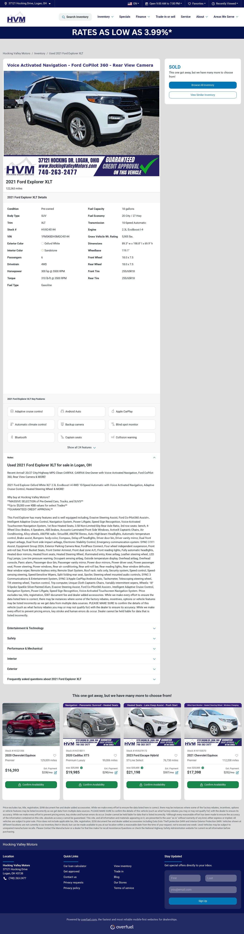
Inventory (39, 53)
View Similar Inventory (203, 94)
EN (135, 3)
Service (186, 16)
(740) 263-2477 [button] (17, 878)
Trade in (118, 871)
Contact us (70, 877)
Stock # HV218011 (75, 750)
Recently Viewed (226, 3)
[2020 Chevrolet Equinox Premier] (31, 724)
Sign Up (203, 901)
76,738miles (170, 760)
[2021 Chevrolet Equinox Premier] (213, 724)
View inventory (122, 866)
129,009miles (49, 760)
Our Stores (120, 882)
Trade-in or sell (165, 16)
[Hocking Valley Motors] (16, 17)
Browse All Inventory (202, 85)
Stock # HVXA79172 (136, 750)
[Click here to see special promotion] (122, 32)
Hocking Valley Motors (16, 53)
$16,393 (12, 770)
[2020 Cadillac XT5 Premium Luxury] (92, 724)
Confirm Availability (33, 784)
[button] (29, 3)
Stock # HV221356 (14, 750)
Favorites (197, 3)
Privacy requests (73, 882)
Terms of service (124, 888)
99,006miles (110, 760)
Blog (116, 877)
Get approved (71, 871)
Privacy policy (72, 888)
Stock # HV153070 (196, 750)
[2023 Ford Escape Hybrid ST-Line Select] (152, 724)
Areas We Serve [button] (224, 16)
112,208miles (230, 760)
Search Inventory (77, 17)
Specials (124, 16)
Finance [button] (141, 16)
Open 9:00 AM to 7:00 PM (165, 3)
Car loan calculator (75, 866)
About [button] (200, 16)
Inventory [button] (104, 16)
